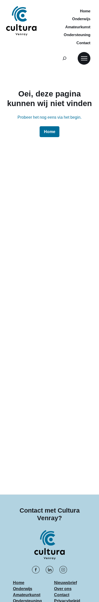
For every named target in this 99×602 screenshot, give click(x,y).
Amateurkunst (26, 594)
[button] (84, 58)
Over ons (63, 588)
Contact (61, 594)
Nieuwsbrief (65, 582)
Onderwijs (22, 588)
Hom (17, 582)
